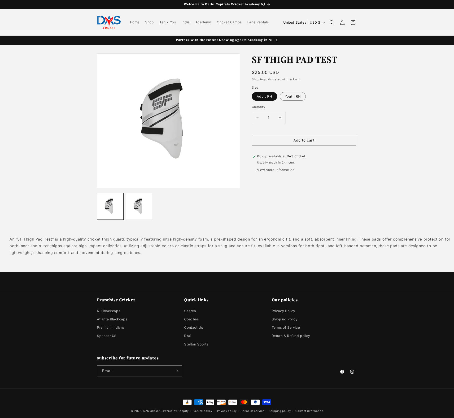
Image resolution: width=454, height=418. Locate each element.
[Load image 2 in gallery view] (139, 206)
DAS (187, 336)
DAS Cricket (151, 411)
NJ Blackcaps (108, 311)
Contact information (309, 410)
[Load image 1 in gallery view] (110, 206)
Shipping (258, 79)
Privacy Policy (283, 311)
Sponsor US (107, 336)
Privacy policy (227, 410)
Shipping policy (280, 410)
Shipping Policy (285, 319)
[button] (332, 22)
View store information (275, 170)
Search (190, 311)
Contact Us (193, 327)
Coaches (191, 319)
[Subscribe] (176, 371)
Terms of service (252, 410)
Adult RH (264, 96)
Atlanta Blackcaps (112, 319)
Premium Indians (111, 327)
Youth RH (293, 96)
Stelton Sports (196, 344)
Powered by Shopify (175, 411)
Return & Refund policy (291, 336)
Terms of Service (286, 327)
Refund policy (202, 410)
